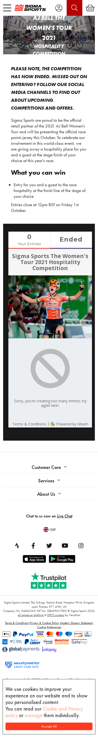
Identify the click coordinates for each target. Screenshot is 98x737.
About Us (46, 494)
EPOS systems (55, 615)
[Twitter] (49, 545)
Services (46, 480)
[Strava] (17, 545)
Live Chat (64, 516)
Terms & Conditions (17, 623)
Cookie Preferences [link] (49, 627)
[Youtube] (65, 545)
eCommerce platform (31, 615)
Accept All (49, 726)
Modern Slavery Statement (76, 623)
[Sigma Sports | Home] (30, 8)
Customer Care (46, 467)
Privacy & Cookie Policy (44, 623)
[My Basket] (90, 8)
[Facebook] (33, 545)
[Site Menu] (7, 7)
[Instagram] (81, 545)
